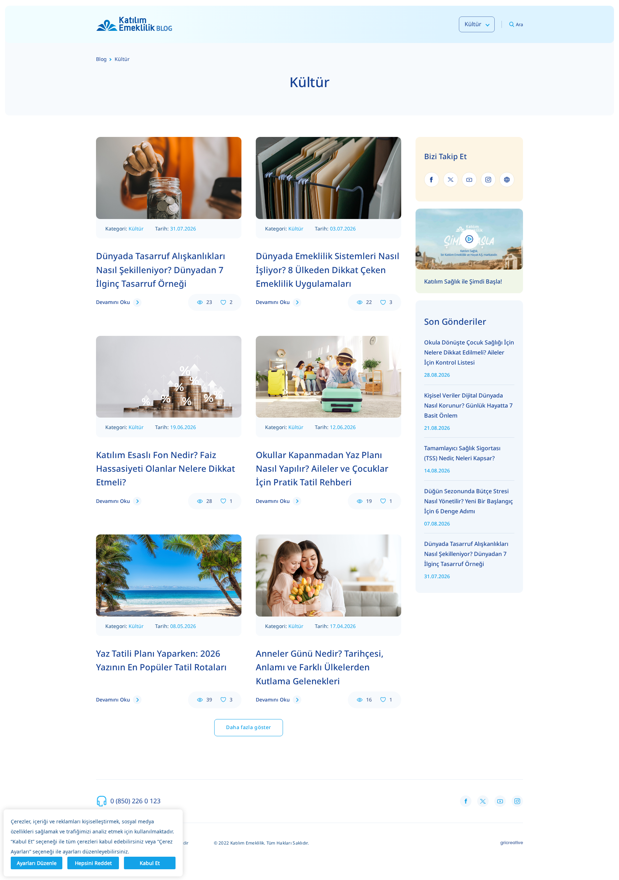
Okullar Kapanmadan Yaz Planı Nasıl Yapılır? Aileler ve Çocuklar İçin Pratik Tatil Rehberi (322, 468)
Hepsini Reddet (93, 863)
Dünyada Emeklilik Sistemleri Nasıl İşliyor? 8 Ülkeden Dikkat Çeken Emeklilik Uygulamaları (327, 269)
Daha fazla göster (248, 727)
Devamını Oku (113, 302)
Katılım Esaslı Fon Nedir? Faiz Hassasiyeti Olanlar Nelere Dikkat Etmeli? (165, 468)
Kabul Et (150, 863)
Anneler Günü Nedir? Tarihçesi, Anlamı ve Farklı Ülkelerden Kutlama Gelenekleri (320, 667)
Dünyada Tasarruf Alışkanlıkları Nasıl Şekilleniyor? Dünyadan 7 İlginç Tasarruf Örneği (160, 269)
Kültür (136, 228)
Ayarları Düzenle (37, 863)
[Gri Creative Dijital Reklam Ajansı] (511, 843)
